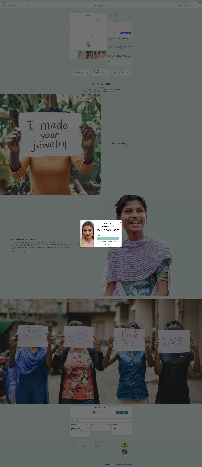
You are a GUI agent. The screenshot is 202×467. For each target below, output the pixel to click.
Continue (107, 238)
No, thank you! (107, 244)
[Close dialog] (120, 222)
